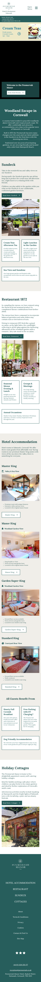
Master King (10, 515)
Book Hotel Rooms (14, 93)
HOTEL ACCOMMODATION (20, 882)
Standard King (10, 687)
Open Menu (30, 8)
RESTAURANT (20, 889)
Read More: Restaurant (11, 336)
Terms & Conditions (20, 917)
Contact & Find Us (20, 933)
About (20, 911)
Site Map (20, 939)
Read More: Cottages (10, 803)
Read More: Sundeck (10, 195)
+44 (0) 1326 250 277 (8, 19)
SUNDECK (20, 895)
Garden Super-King (13, 630)
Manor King (9, 572)
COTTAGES (20, 901)
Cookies (20, 928)
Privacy (20, 922)
